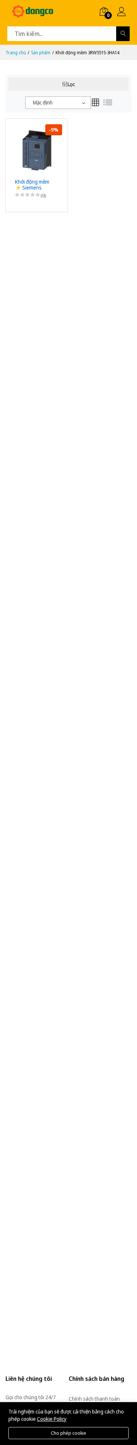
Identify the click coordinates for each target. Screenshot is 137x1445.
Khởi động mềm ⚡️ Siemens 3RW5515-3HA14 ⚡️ (34, 185)
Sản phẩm (40, 52)
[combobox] (58, 102)
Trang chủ (15, 52)
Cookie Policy (51, 1418)
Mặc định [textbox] (43, 102)
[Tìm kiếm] (123, 33)
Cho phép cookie (68, 1433)
